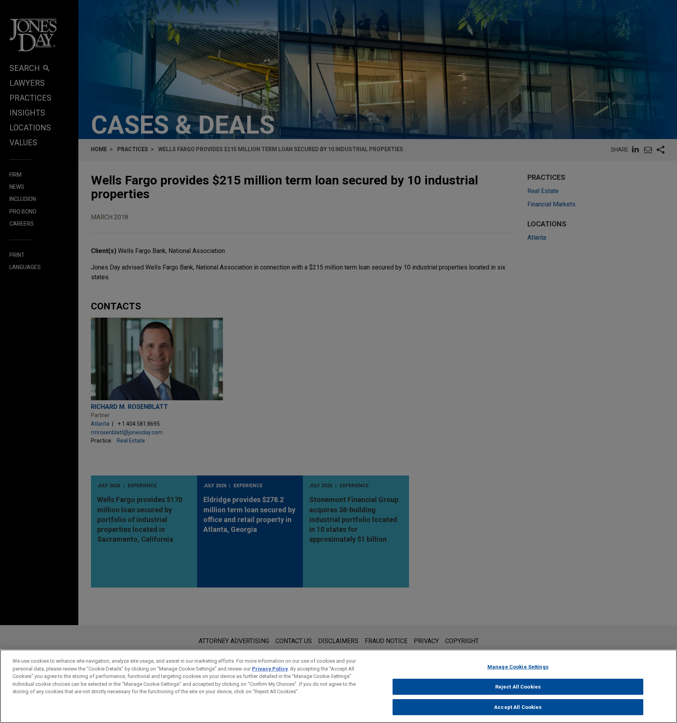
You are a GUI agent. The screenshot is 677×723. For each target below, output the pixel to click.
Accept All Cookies (517, 707)
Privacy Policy (270, 669)
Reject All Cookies (518, 687)
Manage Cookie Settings (517, 667)
